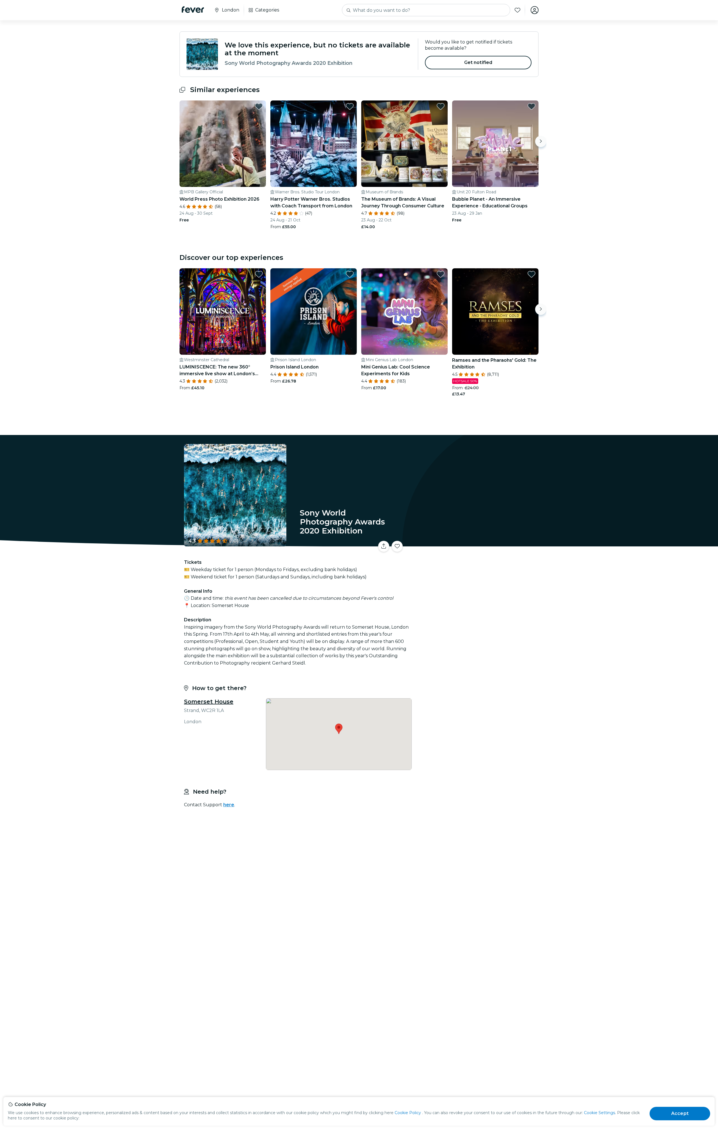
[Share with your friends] (383, 546)
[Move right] (540, 141)
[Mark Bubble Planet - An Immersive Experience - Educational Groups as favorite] (531, 106)
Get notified (478, 62)
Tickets (476, 543)
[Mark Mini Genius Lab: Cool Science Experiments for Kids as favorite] (440, 274)
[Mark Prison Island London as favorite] (349, 274)
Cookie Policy (408, 1112)
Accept (680, 1113)
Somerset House (208, 701)
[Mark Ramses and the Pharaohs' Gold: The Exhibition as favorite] (531, 274)
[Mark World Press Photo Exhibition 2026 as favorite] (259, 106)
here (228, 804)
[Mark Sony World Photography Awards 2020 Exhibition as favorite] (397, 546)
